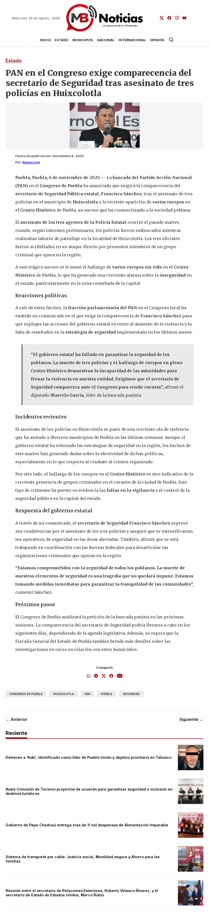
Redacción (31, 162)
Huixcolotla (63, 694)
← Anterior (17, 719)
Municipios (82, 40)
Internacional (132, 40)
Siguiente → (191, 719)
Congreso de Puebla (26, 694)
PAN (87, 694)
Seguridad (131, 694)
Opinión (157, 40)
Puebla (106, 694)
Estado (61, 40)
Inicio (45, 40)
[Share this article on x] (103, 676)
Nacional (105, 40)
